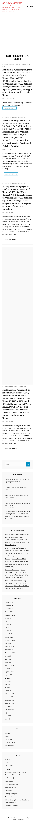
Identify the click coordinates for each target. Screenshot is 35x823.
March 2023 (8, 662)
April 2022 (8, 687)
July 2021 (7, 713)
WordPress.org (9, 746)
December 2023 (10, 653)
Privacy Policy (9, 797)
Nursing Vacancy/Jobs (11, 794)
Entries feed (8, 739)
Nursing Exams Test (12, 784)
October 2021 (9, 706)
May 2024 (8, 643)
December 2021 (10, 700)
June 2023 (8, 656)
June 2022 (8, 681)
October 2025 (9, 612)
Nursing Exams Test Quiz (19, 117)
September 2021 (10, 709)
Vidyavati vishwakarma (12, 534)
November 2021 (10, 703)
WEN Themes (21, 819)
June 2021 (8, 716)
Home (7, 763)
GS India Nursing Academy (12, 4)
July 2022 (7, 678)
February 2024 (9, 646)
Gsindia (12, 98)
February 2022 (9, 694)
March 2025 (8, 634)
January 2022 (9, 697)
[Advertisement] (17, 32)
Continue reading (10, 108)
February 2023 (9, 665)
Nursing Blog (6, 64)
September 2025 (10, 615)
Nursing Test (9, 790)
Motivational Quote (11, 778)
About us (7, 759)
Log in (7, 736)
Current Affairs (10, 766)
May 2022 (8, 684)
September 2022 (10, 672)
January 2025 (9, 637)
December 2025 (10, 606)
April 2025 (8, 631)
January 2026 (9, 602)
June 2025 (8, 624)
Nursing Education (15, 64)
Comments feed (10, 742)
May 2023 (8, 659)
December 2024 (10, 640)
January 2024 (9, 650)
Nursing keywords (10, 787)
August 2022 (8, 675)
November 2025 (10, 609)
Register (7, 733)
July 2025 (7, 621)
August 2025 (8, 618)
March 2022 (8, 691)
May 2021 (8, 719)
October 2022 (9, 668)
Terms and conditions (11, 806)
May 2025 (8, 628)
